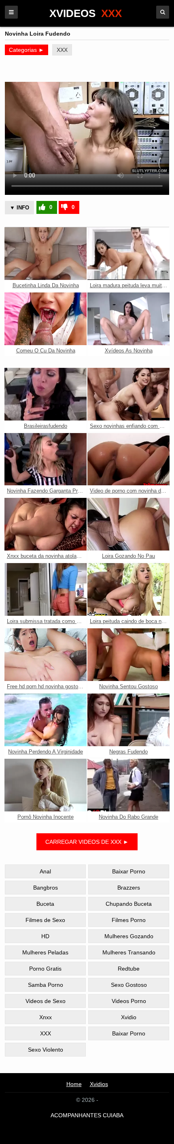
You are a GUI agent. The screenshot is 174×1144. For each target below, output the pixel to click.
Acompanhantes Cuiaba (87, 1115)
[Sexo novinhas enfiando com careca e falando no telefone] (128, 394)
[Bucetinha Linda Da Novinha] (45, 253)
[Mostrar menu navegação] (11, 12)
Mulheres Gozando (128, 936)
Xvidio (128, 1017)
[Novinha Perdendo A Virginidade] (45, 720)
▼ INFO (19, 208)
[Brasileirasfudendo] (45, 394)
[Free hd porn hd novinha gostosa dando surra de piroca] (45, 654)
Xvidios (99, 1084)
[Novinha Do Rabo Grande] (128, 785)
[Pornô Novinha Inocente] (45, 785)
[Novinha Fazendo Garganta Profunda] (45, 459)
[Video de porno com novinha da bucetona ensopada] (128, 459)
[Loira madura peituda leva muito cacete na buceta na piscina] (128, 253)
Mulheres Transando (128, 952)
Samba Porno (45, 985)
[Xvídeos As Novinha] (128, 318)
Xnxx (45, 1017)
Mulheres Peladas (45, 952)
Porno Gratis (45, 968)
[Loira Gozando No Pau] (128, 524)
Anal (45, 871)
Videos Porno (129, 1001)
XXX (62, 50)
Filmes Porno (129, 920)
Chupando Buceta (129, 904)
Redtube (129, 968)
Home (74, 1084)
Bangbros (45, 887)
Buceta (45, 904)
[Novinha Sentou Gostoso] (128, 654)
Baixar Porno (128, 871)
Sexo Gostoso (129, 985)
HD (45, 936)
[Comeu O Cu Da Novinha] (45, 318)
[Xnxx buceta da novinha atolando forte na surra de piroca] (45, 524)
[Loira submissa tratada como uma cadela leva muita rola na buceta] (45, 589)
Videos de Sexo (45, 1001)
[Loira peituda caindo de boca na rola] (128, 589)
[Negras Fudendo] (128, 720)
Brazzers (128, 887)
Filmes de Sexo (45, 920)
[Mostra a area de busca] (162, 12)
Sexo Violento (45, 1049)
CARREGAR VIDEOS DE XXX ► (87, 842)
